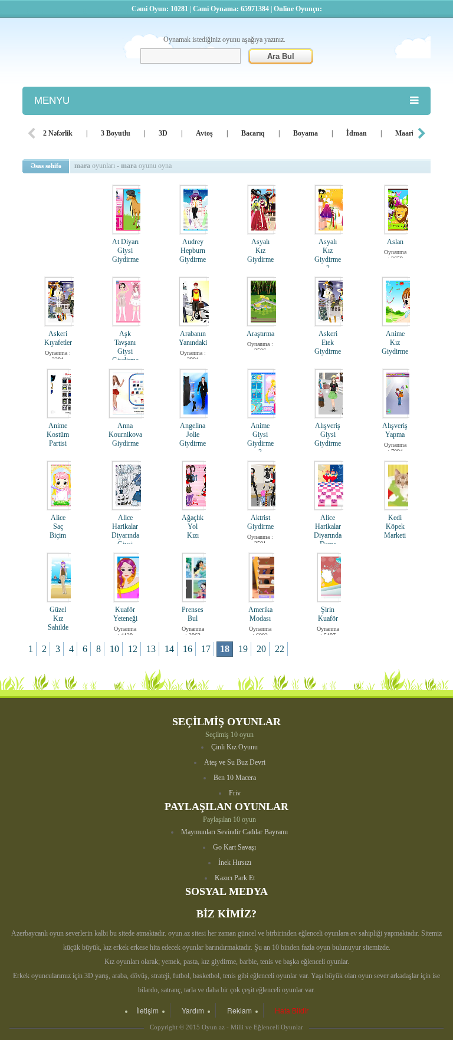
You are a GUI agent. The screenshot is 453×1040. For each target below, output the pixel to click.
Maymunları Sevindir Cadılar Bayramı (234, 832)
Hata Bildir (291, 1010)
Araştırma (260, 334)
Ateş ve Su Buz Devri (234, 762)
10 (114, 649)
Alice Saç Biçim (58, 526)
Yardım (193, 1010)
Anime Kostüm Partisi (58, 434)
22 (279, 649)
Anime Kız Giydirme (395, 343)
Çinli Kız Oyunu (234, 747)
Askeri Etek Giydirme (327, 343)
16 (187, 649)
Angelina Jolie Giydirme (192, 434)
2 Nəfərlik (58, 133)
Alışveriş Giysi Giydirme (327, 434)
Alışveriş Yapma (395, 430)
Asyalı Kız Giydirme (260, 251)
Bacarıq (253, 133)
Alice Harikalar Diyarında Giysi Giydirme (125, 535)
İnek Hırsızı (234, 862)
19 (243, 649)
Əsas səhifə (46, 165)
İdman (356, 133)
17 (206, 649)
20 (261, 649)
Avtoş (204, 133)
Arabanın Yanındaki (193, 338)
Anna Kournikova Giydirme (125, 434)
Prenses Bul (192, 614)
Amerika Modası (260, 614)
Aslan (395, 242)
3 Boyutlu (115, 133)
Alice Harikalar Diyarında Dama (328, 531)
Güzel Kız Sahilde (58, 618)
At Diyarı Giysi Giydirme (125, 251)
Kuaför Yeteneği (125, 614)
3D (163, 133)
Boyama (305, 133)
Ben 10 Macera (235, 778)
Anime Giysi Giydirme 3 (260, 439)
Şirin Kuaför (328, 614)
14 (169, 649)
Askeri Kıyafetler (58, 338)
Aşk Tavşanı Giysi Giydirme (125, 347)
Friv (235, 793)
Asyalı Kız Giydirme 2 (327, 255)
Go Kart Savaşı (234, 847)
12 (132, 649)
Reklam (239, 1010)
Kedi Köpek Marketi (395, 526)
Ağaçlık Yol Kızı (192, 526)
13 (151, 649)
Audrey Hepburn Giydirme (192, 251)
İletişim (147, 1010)
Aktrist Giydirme (260, 522)
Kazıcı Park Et (235, 878)
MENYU (52, 100)
